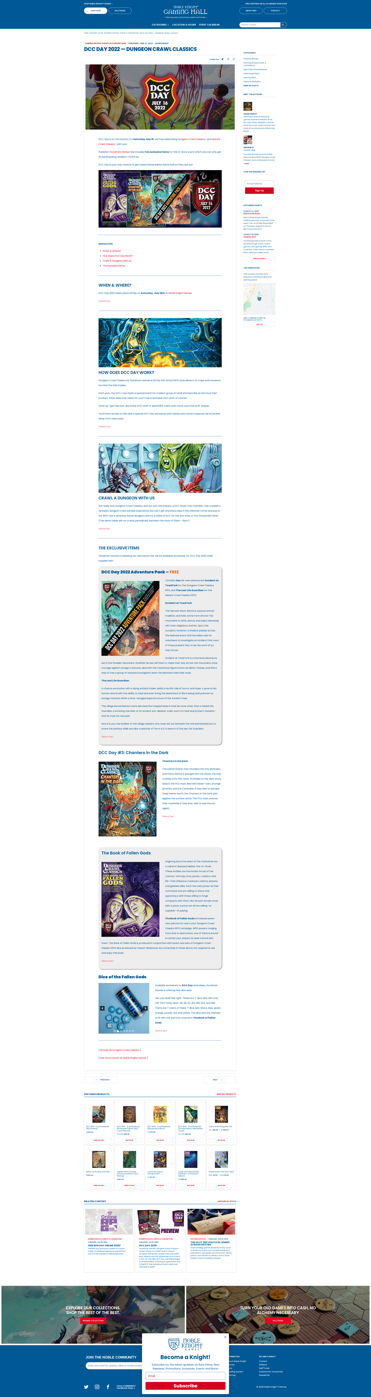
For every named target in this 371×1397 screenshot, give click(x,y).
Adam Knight (162, 43)
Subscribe (185, 1386)
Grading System (235, 1371)
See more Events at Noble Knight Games (123, 1058)
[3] (121, 1031)
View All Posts (251, 85)
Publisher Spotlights (252, 81)
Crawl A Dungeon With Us (117, 260)
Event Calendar (209, 24)
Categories (159, 24)
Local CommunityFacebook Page (126, 1387)
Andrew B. (248, 147)
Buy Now (129, 1140)
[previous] (102, 1008)
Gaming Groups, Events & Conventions (122, 33)
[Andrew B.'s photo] (259, 140)
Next (215, 1080)
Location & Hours (184, 24)
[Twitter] (86, 1387)
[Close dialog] (225, 1337)
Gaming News (249, 77)
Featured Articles (250, 58)
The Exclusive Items (114, 265)
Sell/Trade (120, 10)
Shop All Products (226, 1094)
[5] (127, 1031)
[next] (145, 1008)
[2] (118, 1031)
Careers (263, 1361)
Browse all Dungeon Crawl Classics (119, 1050)
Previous (105, 1080)
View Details (99, 1140)
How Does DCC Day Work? (118, 256)
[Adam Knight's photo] (259, 106)
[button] (222, 59)
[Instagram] (97, 1387)
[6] (130, 1031)
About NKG (251, 10)
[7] (133, 1031)
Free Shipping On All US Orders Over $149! (266, 3)
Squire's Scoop (96, 33)
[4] (124, 1031)
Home (86, 33)
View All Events (259, 259)
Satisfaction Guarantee (271, 1371)
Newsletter (264, 1375)
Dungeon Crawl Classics (191, 139)
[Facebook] (108, 1387)
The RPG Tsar (249, 150)
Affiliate (263, 1364)
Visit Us (259, 324)
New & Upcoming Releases (255, 69)
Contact (275, 10)
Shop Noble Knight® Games (97, 3)
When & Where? (112, 251)
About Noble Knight (236, 1361)
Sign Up (259, 190)
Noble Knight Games (180, 293)
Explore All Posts (227, 1201)
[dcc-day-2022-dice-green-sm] (124, 1008)
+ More (246, 163)
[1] (115, 1031)
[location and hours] (259, 299)
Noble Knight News (251, 73)
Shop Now (96, 10)
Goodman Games (120, 152)
